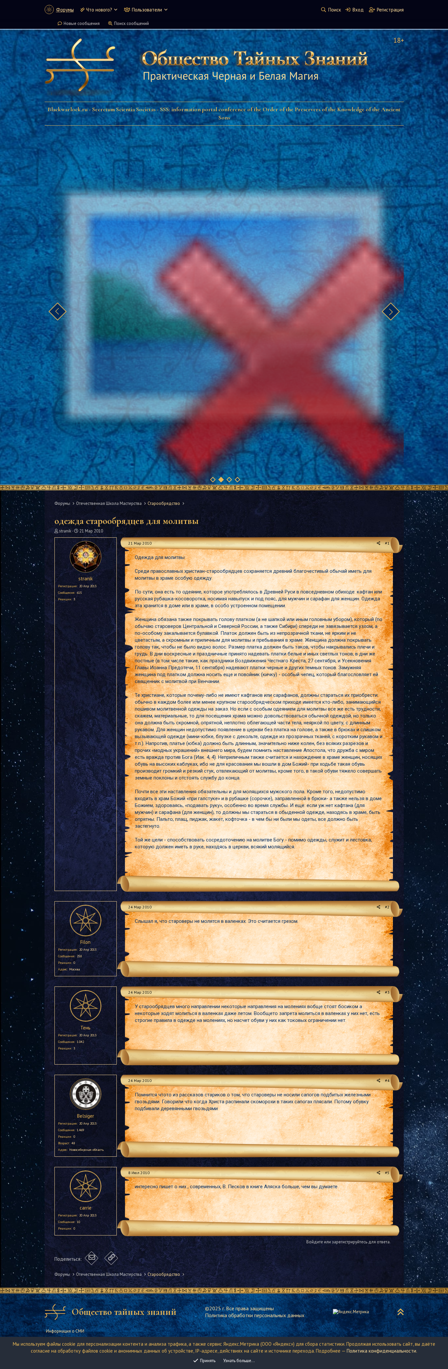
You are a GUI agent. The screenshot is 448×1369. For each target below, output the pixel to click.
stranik (65, 531)
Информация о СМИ (65, 1331)
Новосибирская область (86, 1150)
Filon (85, 942)
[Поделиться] (379, 543)
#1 (387, 543)
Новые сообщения (82, 23)
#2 (387, 906)
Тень (85, 1028)
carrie (86, 1208)
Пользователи (147, 10)
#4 (387, 1080)
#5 (387, 1172)
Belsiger (85, 1116)
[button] (115, 9)
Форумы (65, 10)
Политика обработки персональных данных (254, 1315)
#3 (387, 992)
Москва (74, 969)
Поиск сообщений (131, 23)
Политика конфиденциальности (381, 1351)
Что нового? (99, 10)
